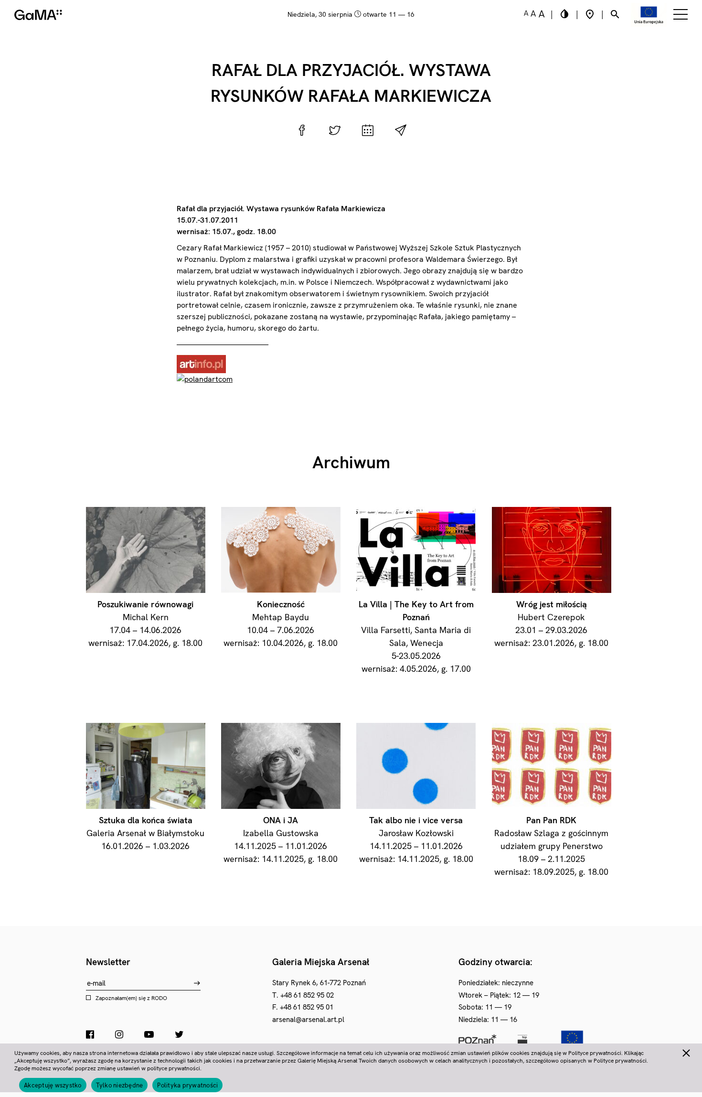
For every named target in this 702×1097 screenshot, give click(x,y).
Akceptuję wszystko (53, 1085)
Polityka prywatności (187, 1085)
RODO (159, 998)
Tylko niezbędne (119, 1085)
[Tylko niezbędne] (686, 1051)
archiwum (351, 462)
